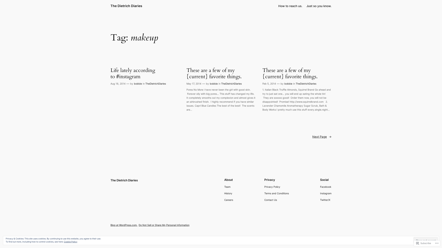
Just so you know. (319, 6)
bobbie (138, 83)
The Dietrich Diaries (126, 6)
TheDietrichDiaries (155, 83)
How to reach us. (290, 6)
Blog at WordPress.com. (123, 225)
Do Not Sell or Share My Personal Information (164, 225)
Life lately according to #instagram (132, 74)
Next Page (322, 136)
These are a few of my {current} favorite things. (214, 74)
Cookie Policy (70, 241)
